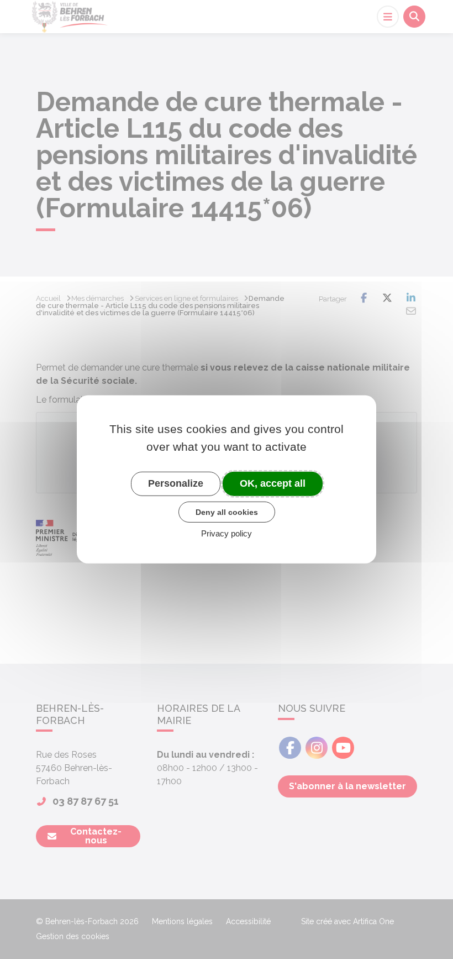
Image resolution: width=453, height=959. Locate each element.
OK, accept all (272, 483)
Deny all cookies (227, 511)
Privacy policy (226, 533)
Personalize (175, 483)
